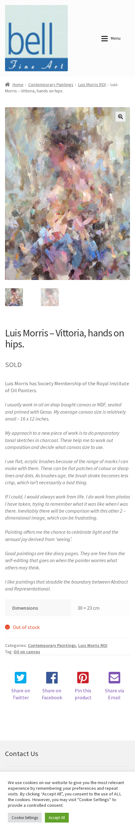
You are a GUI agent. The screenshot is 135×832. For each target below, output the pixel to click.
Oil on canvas (27, 652)
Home (18, 84)
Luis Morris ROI (92, 84)
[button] (121, 117)
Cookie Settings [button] (25, 817)
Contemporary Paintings (50, 84)
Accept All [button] (57, 817)
